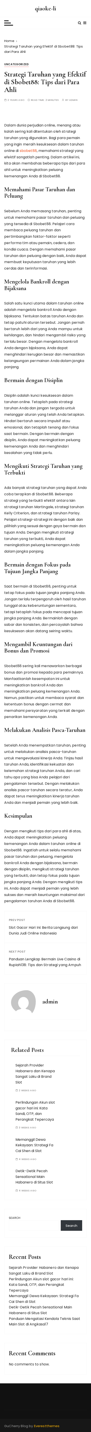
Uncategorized (16, 64)
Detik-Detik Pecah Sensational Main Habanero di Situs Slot (34, 1176)
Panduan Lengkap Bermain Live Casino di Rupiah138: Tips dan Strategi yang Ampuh (45, 962)
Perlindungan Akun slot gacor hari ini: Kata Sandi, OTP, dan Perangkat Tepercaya (41, 1285)
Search (14, 1218)
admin (73, 100)
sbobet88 (28, 150)
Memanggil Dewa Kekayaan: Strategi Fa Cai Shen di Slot (34, 1145)
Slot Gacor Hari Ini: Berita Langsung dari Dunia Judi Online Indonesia (43, 930)
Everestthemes (47, 1426)
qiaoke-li (45, 8)
